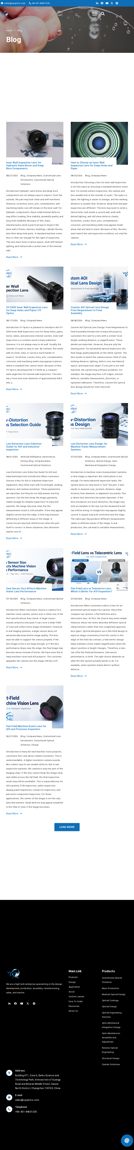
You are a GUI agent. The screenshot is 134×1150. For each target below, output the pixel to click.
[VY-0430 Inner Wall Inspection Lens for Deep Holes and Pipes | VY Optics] (34, 331)
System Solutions (111, 1064)
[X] (111, 3)
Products (73, 977)
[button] (103, 13)
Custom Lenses (76, 996)
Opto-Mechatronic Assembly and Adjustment (111, 1037)
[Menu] (94, 14)
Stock (72, 992)
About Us (73, 1011)
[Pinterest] (116, 3)
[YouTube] (106, 3)
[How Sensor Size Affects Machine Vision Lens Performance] (34, 613)
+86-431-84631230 (26, 1111)
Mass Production (110, 988)
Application (74, 987)
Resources (74, 1006)
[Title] (4, 14)
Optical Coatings (110, 1000)
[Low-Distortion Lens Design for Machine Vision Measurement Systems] (99, 472)
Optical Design (109, 1006)
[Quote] (127, 1140)
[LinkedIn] (96, 3)
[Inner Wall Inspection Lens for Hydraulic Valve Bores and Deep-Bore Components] (34, 190)
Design (72, 982)
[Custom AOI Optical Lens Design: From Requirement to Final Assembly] (99, 331)
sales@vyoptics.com (27, 1099)
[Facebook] (101, 3)
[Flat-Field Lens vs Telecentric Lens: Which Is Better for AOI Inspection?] (99, 613)
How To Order (76, 1001)
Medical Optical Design (114, 994)
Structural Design (111, 1058)
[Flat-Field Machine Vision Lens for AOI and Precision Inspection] (34, 750)
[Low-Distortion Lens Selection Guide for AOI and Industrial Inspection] (34, 472)
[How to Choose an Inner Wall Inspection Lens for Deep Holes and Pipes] (99, 190)
